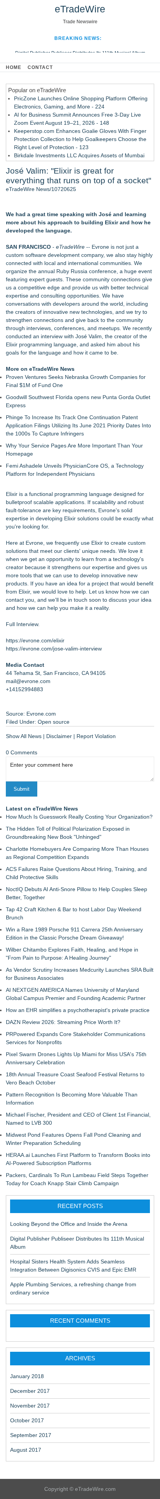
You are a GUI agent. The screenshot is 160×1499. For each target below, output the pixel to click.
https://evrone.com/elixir (35, 640)
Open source (54, 722)
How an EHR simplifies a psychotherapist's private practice (78, 1010)
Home (13, 67)
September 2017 (30, 1435)
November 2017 (30, 1406)
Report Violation (96, 736)
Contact (40, 67)
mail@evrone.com (28, 681)
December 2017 (30, 1391)
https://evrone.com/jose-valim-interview (54, 648)
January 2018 (27, 1376)
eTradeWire (80, 8)
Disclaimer (59, 736)
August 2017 (25, 1450)
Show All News (24, 736)
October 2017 (27, 1420)
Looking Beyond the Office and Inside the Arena (68, 1224)
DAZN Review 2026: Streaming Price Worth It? (63, 1022)
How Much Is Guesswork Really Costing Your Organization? (79, 817)
